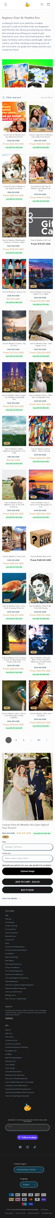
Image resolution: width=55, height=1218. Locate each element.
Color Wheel (10, 1065)
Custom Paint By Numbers (15, 947)
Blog (7, 943)
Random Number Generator (15, 988)
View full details (10, 898)
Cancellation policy (47, 1213)
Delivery (8, 919)
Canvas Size (6, 853)
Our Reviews (10, 922)
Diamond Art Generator (14, 974)
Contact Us (9, 940)
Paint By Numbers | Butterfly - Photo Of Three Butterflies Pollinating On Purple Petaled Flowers (40, 661)
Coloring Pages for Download (16, 978)
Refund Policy (10, 936)
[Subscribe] (47, 1127)
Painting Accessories (13, 964)
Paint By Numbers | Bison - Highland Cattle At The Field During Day (14, 505)
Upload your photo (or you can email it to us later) (26, 865)
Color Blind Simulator (13, 1071)
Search (8, 1030)
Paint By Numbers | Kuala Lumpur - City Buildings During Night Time (14, 397)
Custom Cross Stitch (13, 1044)
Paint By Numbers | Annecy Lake (14, 556)
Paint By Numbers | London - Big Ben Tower (14, 344)
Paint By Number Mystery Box (41, 556)
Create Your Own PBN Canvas (16, 1085)
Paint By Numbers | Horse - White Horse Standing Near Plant (40, 396)
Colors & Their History (13, 992)
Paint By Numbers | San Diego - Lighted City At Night (41, 293)
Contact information (33, 1213)
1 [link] (8, 740)
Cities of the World (12, 967)
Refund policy (44, 1209)
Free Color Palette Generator (16, 1078)
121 (39, 740)
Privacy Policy (10, 929)
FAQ (6, 915)
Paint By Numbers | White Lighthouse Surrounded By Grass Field (14, 451)
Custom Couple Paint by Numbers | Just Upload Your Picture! (40, 136)
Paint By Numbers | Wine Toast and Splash (41, 714)
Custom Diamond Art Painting (16, 1047)
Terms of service (20, 1213)
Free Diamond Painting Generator (18, 1089)
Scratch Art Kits (11, 1040)
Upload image (28, 871)
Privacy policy (9, 1213)
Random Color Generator (15, 1075)
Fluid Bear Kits (10, 1051)
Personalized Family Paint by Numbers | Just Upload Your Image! (41, 188)
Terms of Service (11, 933)
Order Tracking (11, 926)
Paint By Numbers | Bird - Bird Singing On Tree (41, 344)
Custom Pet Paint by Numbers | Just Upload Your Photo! (14, 187)
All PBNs (8, 1054)
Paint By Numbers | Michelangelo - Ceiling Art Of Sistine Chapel (14, 241)
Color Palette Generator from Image (19, 1082)
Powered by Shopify (32, 1209)
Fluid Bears (9, 953)
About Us (8, 1033)
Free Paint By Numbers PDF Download (19, 1092)
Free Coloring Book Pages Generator (19, 985)
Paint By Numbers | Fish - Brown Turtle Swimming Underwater (14, 607)
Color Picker (10, 1068)
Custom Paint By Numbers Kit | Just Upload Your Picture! (14, 136)
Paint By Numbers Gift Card (41, 240)
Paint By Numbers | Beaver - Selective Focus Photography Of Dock (41, 505)
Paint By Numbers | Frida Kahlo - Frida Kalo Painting (41, 607)
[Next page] (46, 740)
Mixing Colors (10, 995)
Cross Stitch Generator (14, 971)
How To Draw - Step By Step (15, 999)
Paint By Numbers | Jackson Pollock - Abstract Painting (40, 450)
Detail (4, 842)
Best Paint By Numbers (13, 1058)
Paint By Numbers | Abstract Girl (14, 292)
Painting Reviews (11, 981)
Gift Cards (9, 1037)
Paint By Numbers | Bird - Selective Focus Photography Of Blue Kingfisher (14, 715)
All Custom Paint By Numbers (16, 950)
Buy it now (27, 890)
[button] (6, 4)
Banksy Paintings (11, 957)
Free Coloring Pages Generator (17, 1096)
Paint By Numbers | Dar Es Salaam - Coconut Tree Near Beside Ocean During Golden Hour (14, 660)
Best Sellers (9, 960)
